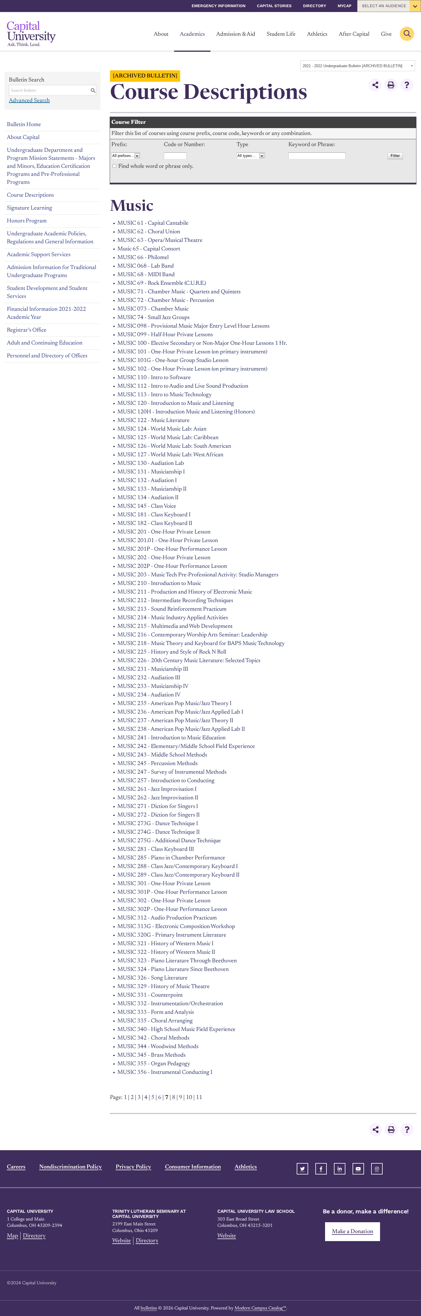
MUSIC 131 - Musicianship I (151, 472)
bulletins (149, 1308)
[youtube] (358, 1168)
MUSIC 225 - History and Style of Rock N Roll (171, 652)
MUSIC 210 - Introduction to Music (159, 583)
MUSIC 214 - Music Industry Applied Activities (172, 618)
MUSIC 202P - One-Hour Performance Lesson (172, 566)
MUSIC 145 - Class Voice (146, 506)
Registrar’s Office (26, 330)
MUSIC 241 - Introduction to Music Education (171, 738)
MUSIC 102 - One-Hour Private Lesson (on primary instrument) (192, 369)
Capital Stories (274, 5)
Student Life (281, 34)
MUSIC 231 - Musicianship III (152, 669)
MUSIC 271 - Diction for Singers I (157, 806)
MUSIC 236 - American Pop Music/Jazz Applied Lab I (180, 712)
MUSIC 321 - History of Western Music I (165, 944)
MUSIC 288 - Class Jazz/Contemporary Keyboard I (177, 866)
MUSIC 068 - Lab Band (145, 266)
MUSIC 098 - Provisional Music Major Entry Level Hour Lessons (193, 326)
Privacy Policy (133, 1167)
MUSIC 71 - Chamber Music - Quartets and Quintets (179, 292)
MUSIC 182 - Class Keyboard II (154, 523)
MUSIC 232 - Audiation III (148, 678)
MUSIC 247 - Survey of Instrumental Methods (172, 772)
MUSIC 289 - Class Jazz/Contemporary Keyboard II (178, 875)
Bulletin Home (24, 125)
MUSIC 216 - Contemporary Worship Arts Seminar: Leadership (192, 635)
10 (189, 1097)
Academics (192, 34)
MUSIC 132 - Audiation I (147, 480)
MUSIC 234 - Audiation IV (148, 695)
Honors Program (27, 221)
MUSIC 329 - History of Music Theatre (163, 987)
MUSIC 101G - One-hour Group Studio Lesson (173, 360)
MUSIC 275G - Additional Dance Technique (169, 841)
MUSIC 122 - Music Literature (153, 420)
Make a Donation (352, 1232)
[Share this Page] (375, 85)
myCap (344, 5)
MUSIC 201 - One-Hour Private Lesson (163, 532)
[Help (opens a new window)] (406, 85)
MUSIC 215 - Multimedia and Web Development (175, 626)
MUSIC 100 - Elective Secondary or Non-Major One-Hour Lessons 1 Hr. (202, 343)
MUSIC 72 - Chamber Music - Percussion (165, 300)
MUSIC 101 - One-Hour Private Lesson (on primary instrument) (192, 352)
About (161, 34)
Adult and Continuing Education (44, 343)
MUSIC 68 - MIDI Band (146, 275)
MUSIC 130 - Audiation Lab (150, 463)
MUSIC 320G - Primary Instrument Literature (171, 935)
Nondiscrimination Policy (70, 1167)
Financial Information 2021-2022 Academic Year (46, 313)
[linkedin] (339, 1168)
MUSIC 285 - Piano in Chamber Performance (171, 858)
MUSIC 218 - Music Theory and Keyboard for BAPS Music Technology (201, 643)
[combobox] (357, 65)
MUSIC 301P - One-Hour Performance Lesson (172, 892)
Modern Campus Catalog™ (260, 1308)
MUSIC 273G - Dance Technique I (157, 824)
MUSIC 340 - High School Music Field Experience (176, 1029)
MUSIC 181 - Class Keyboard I (153, 515)
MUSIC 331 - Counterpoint (150, 995)
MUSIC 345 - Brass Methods (151, 1055)
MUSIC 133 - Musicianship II (151, 489)
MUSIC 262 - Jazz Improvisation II (157, 798)
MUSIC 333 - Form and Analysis (155, 1012)
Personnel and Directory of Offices (47, 356)
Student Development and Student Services (47, 292)
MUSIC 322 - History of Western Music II (166, 952)
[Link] (31, 34)
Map (12, 1236)
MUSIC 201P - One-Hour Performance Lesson (172, 549)
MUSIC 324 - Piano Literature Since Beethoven (173, 969)
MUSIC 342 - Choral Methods (153, 1038)
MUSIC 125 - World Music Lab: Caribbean (168, 438)
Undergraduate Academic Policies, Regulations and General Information (50, 238)
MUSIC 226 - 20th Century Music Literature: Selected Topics (188, 661)
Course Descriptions (30, 195)
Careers (16, 1167)
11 (199, 1097)
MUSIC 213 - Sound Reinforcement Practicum (172, 609)
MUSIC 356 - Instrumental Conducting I (164, 1072)
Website (121, 1241)
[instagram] (377, 1168)
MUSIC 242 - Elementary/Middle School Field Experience (186, 746)
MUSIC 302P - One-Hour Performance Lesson (172, 909)
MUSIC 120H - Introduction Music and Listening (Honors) (186, 412)
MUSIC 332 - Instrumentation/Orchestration (170, 1004)
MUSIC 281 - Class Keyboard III (155, 849)
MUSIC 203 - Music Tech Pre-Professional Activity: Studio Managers (197, 575)
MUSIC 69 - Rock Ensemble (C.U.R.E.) (161, 283)
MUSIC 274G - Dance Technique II (158, 832)
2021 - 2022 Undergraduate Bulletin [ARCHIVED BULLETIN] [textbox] (352, 66)
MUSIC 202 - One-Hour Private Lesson (163, 558)
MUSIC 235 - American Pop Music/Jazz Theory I (174, 703)
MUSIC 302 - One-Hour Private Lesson (163, 901)
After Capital (354, 34)
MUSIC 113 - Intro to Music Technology (164, 395)
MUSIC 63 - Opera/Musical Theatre (159, 240)
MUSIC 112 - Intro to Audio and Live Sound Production (182, 386)
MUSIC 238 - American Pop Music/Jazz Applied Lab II (181, 729)
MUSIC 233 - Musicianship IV (152, 686)
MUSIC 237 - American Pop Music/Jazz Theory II (175, 721)
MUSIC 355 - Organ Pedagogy (153, 1064)
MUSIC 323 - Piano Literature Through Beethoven (177, 961)
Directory (314, 5)
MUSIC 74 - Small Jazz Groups (153, 317)
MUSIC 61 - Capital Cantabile (152, 223)
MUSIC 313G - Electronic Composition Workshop (176, 926)
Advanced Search (29, 100)
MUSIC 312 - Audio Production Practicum (167, 918)
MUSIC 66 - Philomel (143, 257)
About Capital (23, 137)
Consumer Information (193, 1167)
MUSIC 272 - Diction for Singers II (158, 815)
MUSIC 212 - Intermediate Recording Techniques (175, 601)
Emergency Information (218, 5)
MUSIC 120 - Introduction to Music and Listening (175, 403)
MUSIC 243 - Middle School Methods (162, 755)
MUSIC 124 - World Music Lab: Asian (161, 429)
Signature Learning (29, 208)
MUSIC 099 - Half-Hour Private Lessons (165, 335)
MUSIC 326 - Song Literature (152, 978)
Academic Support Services (38, 255)
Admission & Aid (235, 34)
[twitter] (302, 1168)
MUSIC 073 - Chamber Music (152, 309)
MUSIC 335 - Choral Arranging (155, 1021)
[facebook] (321, 1168)
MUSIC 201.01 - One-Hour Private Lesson (167, 540)
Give (386, 34)
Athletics (317, 34)
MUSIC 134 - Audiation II (147, 498)
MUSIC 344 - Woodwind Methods (157, 1047)
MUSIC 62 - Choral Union (148, 232)
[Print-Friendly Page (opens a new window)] (391, 85)
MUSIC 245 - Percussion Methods (157, 763)
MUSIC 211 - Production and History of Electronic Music (184, 592)
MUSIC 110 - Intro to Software (154, 378)
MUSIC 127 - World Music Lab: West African (170, 455)
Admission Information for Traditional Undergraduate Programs (51, 271)
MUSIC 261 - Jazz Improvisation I (156, 789)
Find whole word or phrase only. (155, 166)
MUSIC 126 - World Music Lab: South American (174, 446)
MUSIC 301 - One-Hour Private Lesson (163, 884)
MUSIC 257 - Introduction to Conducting (166, 781)
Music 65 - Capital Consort (148, 249)
